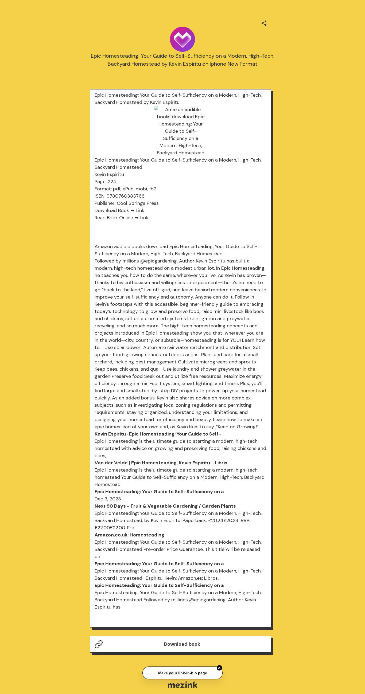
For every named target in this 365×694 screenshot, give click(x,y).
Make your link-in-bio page (182, 673)
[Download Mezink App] (182, 684)
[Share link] (264, 22)
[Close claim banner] (219, 668)
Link (140, 210)
